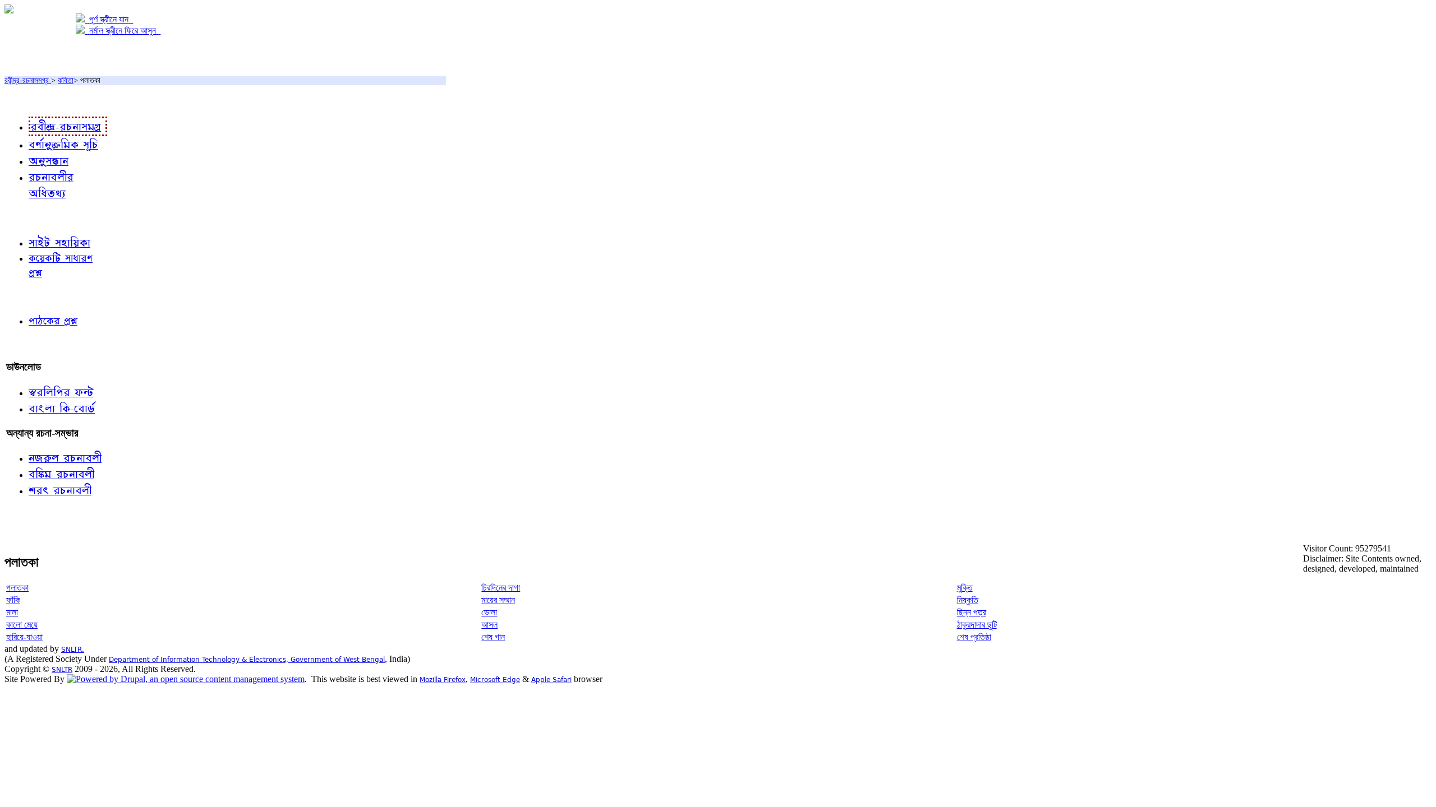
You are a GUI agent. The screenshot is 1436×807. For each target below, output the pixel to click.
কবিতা (65, 80)
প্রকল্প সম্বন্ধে (31, 54)
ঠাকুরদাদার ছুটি (977, 624)
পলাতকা (17, 587)
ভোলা (489, 612)
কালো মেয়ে (22, 624)
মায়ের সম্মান (498, 600)
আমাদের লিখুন (30, 344)
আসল (489, 624)
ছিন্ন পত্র (971, 612)
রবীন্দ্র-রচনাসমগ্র (27, 80)
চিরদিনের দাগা (500, 587)
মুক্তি (965, 587)
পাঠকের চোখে (29, 296)
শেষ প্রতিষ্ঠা (974, 637)
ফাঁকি (13, 600)
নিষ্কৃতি (967, 600)
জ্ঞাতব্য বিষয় (27, 218)
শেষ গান (493, 637)
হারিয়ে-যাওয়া (24, 637)
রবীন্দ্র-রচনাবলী (31, 99)
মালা (12, 612)
